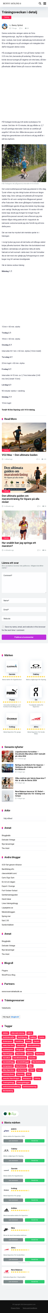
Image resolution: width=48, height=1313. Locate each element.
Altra (36, 727)
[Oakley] (36, 671)
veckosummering (29, 1086)
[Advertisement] (24, 95)
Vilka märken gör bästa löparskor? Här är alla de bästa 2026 (30, 779)
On (36, 700)
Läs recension (13, 1141)
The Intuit (5, 848)
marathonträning (19, 1058)
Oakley (36, 674)
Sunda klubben (8, 925)
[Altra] (36, 724)
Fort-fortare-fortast (9, 890)
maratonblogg (8, 1062)
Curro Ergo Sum (8, 878)
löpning (30, 1054)
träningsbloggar (23, 1082)
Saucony (20, 1074)
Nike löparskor (8, 1070)
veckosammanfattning (11, 1086)
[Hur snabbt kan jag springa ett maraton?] (24, 525)
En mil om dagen (8, 882)
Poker (31, 1070)
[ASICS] (6, 1133)
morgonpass (8, 1066)
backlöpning (22, 1037)
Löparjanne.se (7, 908)
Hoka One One (8, 1045)
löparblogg (31, 1049)
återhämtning (8, 1091)
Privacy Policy (15, 1308)
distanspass (7, 1041)
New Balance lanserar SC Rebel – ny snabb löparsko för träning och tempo (30, 793)
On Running (21, 1070)
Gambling (19, 1041)
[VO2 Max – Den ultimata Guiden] (24, 437)
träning (37, 1078)
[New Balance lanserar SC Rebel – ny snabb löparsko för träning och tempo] (7, 801)
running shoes (8, 1074)
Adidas (5, 1033)
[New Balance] (6, 1274)
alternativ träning (17, 1033)
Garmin (12, 674)
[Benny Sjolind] (12, 3)
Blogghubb (6, 835)
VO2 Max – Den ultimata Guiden (20, 454)
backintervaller (8, 1037)
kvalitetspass (8, 1049)
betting (33, 1037)
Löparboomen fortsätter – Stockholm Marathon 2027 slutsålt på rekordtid (30, 754)
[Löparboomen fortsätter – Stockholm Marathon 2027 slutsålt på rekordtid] (7, 761)
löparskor (20, 1054)
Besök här (34, 1141)
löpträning (40, 1054)
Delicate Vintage (8, 840)
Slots (29, 1074)
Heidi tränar (6, 899)
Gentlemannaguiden (10, 895)
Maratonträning (38, 1062)
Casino (41, 1037)
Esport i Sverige (8, 886)
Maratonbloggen (8, 912)
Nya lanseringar (8, 844)
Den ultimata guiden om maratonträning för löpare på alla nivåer (20, 498)
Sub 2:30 (5, 920)
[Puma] (12, 697)
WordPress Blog (8, 975)
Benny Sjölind (17, 25)
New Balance (21, 1066)
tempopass (27, 1078)
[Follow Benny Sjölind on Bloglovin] (11, 1018)
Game (28, 1041)
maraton (32, 1058)
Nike (30, 1066)
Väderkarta (6, 1008)
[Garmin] (12, 671)
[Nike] (6, 1232)
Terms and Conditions (30, 1308)
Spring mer (6, 916)
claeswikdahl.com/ (9, 873)
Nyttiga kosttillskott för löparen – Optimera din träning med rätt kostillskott (30, 767)
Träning (6, 17)
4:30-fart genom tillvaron (12, 865)
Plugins (5, 971)
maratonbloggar (23, 1062)
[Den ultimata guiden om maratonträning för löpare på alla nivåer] (24, 478)
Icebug (12, 727)
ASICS (29, 1033)
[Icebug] (12, 724)
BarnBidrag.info (8, 869)
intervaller (21, 1045)
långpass (19, 1049)
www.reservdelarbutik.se (12, 991)
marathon (6, 1058)
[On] (36, 697)
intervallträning (33, 1045)
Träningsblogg (8, 1082)
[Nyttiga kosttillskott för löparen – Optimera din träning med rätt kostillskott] (7, 772)
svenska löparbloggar (11, 1078)
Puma (12, 700)
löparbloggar (8, 1054)
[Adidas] (6, 1212)
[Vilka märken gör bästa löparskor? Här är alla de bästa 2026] (7, 788)
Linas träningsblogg (10, 903)
